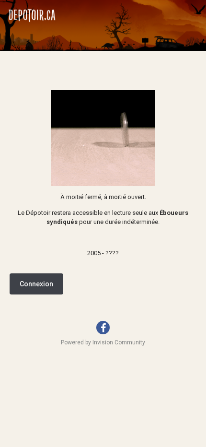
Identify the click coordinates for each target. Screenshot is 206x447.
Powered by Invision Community (103, 342)
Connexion (36, 284)
